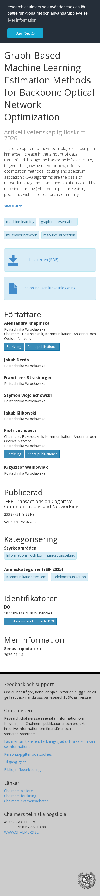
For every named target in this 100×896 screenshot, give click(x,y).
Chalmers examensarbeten (26, 800)
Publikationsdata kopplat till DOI (30, 621)
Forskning (14, 346)
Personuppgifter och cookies (28, 754)
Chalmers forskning (20, 795)
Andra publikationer (42, 346)
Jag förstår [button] (25, 33)
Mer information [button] (22, 20)
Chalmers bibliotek (19, 790)
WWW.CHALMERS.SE (21, 832)
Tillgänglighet (15, 761)
